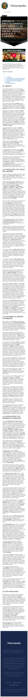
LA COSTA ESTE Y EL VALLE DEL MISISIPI (15, 78)
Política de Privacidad (14, 684)
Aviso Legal (8, 682)
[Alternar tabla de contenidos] (4, 74)
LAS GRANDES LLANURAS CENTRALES (15, 79)
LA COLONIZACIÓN (10, 83)
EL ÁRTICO (8, 77)
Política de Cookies (17, 682)
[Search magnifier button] (24, 12)
